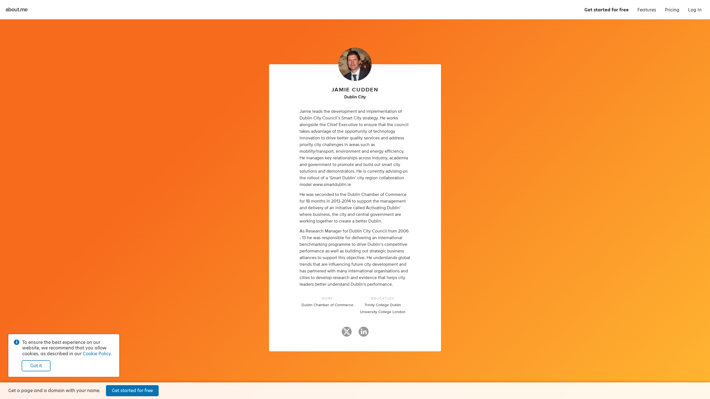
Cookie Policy (97, 354)
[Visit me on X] (347, 334)
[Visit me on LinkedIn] (364, 334)
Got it (36, 365)
